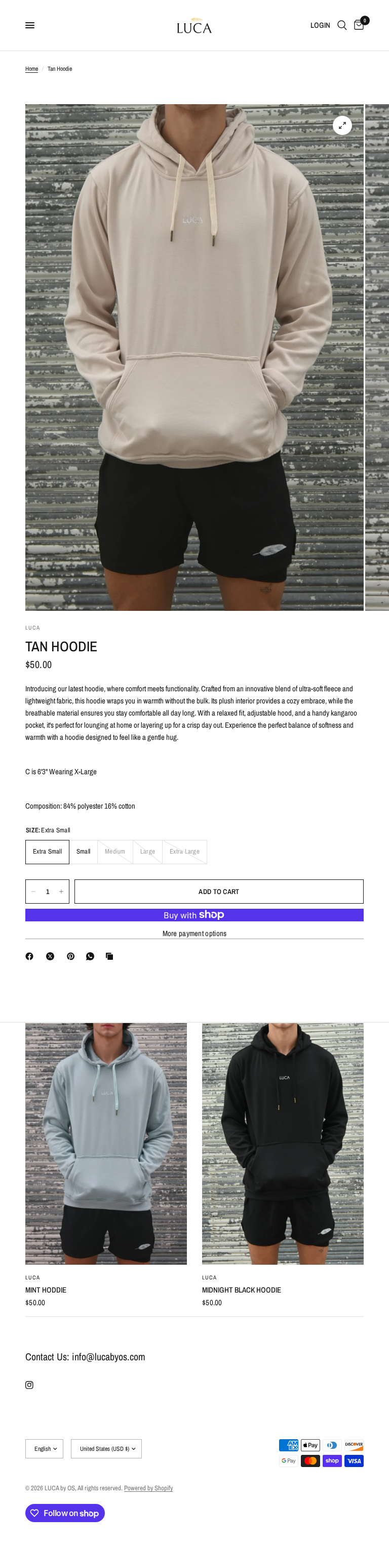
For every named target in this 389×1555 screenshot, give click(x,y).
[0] (357, 25)
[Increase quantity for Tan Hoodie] (61, 891)
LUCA (32, 1277)
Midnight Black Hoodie (241, 1290)
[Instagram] (36, 1385)
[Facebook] (31, 956)
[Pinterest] (73, 956)
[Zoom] (342, 125)
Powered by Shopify (148, 1488)
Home (31, 69)
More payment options (195, 933)
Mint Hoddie (45, 1290)
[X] (52, 956)
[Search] (342, 25)
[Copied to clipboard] (111, 956)
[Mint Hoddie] (106, 1144)
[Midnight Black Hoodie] (283, 1144)
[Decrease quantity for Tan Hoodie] (33, 891)
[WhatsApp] (92, 956)
